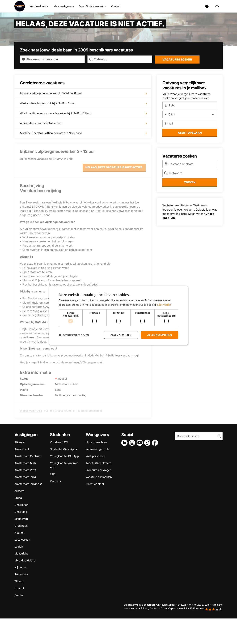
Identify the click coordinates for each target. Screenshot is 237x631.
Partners (55, 481)
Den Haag (20, 511)
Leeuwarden (22, 539)
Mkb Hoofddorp (24, 560)
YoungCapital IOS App (64, 456)
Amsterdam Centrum (27, 456)
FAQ (52, 474)
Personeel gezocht (98, 449)
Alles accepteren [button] (159, 334)
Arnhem (19, 491)
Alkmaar (19, 442)
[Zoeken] (217, 6)
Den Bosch (21, 505)
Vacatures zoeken (177, 59)
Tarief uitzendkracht (98, 463)
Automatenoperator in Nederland (41, 123)
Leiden (18, 546)
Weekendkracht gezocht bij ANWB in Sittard (48, 103)
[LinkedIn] (125, 443)
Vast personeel (95, 456)
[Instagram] (133, 443)
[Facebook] (155, 443)
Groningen (21, 525)
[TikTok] (148, 443)
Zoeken (190, 182)
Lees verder (164, 304)
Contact (116, 6)
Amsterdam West (25, 470)
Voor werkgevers (64, 6)
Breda (18, 498)
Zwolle (18, 595)
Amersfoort (21, 449)
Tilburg (18, 581)
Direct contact (95, 484)
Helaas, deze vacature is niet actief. (114, 167)
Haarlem (19, 532)
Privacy (145, 608)
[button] (74, 334)
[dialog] (118, 315)
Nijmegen (20, 567)
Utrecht (19, 588)
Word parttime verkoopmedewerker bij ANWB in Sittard (55, 113)
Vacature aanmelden (99, 477)
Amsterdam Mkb (25, 463)
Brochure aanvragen (98, 470)
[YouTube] (140, 443)
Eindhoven (21, 518)
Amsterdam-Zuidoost (28, 484)
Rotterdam (21, 574)
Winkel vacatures (31, 410)
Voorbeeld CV (59, 442)
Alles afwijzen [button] (121, 334)
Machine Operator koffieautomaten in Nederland (51, 133)
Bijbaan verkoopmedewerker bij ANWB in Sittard (51, 93)
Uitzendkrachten (96, 442)
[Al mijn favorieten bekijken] (206, 6)
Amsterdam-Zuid (25, 477)
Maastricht (21, 553)
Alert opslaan (190, 132)
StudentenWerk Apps (63, 449)
